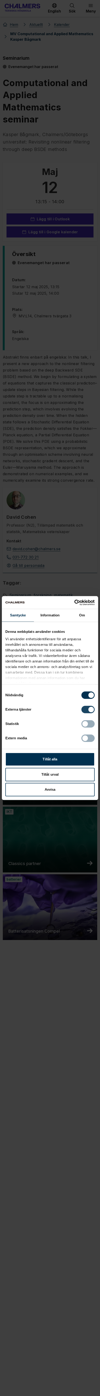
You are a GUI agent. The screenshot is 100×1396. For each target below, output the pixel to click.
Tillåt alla (50, 759)
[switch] (88, 709)
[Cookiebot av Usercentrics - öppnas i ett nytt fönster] (74, 603)
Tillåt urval (50, 774)
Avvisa (50, 789)
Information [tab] (50, 615)
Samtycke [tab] (18, 615)
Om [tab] (82, 615)
